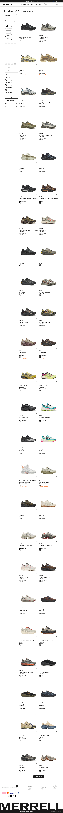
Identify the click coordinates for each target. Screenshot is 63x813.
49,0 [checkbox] (9, 63)
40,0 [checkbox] (12, 51)
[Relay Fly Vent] (48, 754)
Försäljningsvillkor (13, 787)
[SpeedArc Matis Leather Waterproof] (28, 186)
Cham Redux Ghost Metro (25, 37)
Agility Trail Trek (42, 166)
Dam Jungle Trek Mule (44, 672)
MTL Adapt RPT (42, 262)
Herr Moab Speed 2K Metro (25, 262)
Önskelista (36, 33)
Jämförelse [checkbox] (23, 40)
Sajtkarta (21, 811)
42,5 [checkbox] (15, 54)
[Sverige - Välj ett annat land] (53, 1)
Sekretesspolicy (23, 811)
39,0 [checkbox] (6, 51)
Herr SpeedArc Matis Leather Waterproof (28, 198)
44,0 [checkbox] (12, 57)
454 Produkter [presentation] (30, 11)
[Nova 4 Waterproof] (48, 564)
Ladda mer (38, 776)
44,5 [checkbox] (15, 57)
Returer (29, 785)
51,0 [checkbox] (15, 63)
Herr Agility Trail (22, 135)
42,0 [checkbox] (12, 54)
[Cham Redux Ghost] (28, 564)
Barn (36, 4)
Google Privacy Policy (9, 787)
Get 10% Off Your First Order (31, 1)
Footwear (23, 4)
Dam (32, 4)
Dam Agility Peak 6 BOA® (44, 449)
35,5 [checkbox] (12, 44)
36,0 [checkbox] (15, 44)
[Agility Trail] (28, 122)
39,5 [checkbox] (9, 51)
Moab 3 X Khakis (23, 735)
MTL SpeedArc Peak (23, 385)
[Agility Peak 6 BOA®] (48, 24)
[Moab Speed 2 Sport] (48, 723)
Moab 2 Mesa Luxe (23, 513)
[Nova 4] (28, 596)
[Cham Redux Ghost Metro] (28, 24)
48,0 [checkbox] (6, 63)
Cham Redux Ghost (23, 577)
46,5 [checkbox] (12, 60)
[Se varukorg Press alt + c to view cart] (59, 4)
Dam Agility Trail (22, 166)
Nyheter (54, 787)
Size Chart (42, 788)
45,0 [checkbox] (6, 60)
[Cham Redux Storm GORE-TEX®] (28, 628)
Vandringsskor (55, 785)
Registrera (29, 788)
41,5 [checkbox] (9, 54)
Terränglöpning (55, 786)
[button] (11, 26)
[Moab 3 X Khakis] (28, 723)
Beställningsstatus (30, 789)
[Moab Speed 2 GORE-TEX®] (28, 56)
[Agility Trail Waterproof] (48, 89)
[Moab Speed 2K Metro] (28, 249)
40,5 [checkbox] (15, 51)
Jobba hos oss (42, 789)
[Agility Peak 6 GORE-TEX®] (48, 628)
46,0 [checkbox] (9, 60)
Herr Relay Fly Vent (43, 767)
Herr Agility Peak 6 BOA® (44, 37)
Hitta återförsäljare (43, 785)
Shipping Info (30, 786)
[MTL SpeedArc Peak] (28, 373)
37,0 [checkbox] (6, 47)
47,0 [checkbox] (15, 60)
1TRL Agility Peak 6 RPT (44, 292)
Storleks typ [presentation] (8, 28)
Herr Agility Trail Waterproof (45, 102)
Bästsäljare (54, 788)
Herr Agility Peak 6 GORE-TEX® (46, 640)
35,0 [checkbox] (9, 44)
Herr (28, 4)
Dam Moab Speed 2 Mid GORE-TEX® (27, 480)
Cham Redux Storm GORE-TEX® (26, 640)
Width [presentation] (6, 65)
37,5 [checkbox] (9, 47)
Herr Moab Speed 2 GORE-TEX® (26, 68)
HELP (56, 1)
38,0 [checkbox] (12, 47)
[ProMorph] (28, 340)
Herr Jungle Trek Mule (44, 609)
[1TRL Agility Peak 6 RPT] (48, 279)
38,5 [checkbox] (15, 47)
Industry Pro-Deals (43, 787)
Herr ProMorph (22, 352)
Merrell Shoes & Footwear (15, 11)
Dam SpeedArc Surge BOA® (25, 545)
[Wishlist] (59, 1)
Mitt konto (29, 787)
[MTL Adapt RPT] (48, 249)
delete (41, 786)
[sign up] (17, 786)
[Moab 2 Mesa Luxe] (28, 501)
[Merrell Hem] (8, 4)
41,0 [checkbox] (6, 54)
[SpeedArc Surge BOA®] (28, 533)
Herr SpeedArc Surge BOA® (45, 545)
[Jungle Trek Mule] (48, 596)
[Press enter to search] (56, 4)
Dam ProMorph (42, 480)
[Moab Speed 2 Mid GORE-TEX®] (28, 468)
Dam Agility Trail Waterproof (45, 135)
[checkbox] (11, 67)
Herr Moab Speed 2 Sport (45, 735)
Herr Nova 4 (21, 609)
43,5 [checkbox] (9, 57)
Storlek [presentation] (7, 42)
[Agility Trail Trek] (48, 154)
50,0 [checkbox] (12, 63)
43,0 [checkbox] (6, 57)
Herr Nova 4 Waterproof (44, 577)
